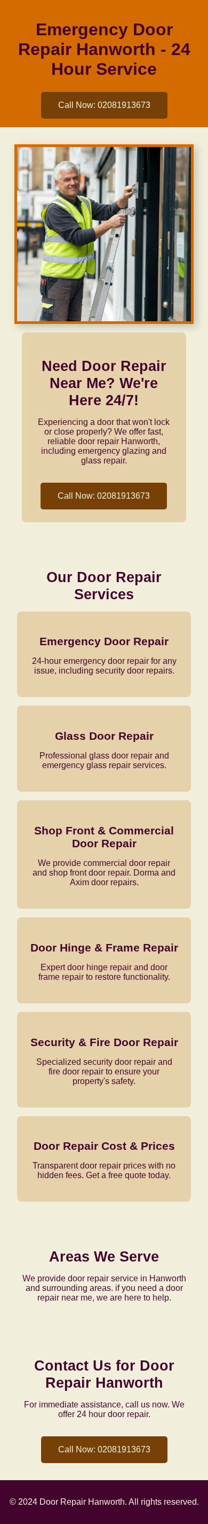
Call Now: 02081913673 (104, 105)
